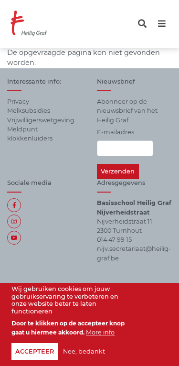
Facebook (14, 205)
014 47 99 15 (114, 239)
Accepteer (34, 351)
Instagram (14, 221)
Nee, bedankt (84, 351)
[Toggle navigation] (142, 23)
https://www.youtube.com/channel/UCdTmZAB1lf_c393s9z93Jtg (14, 238)
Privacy (18, 101)
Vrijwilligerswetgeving (40, 120)
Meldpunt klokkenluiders (30, 134)
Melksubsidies (28, 110)
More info (100, 332)
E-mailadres (115, 132)
